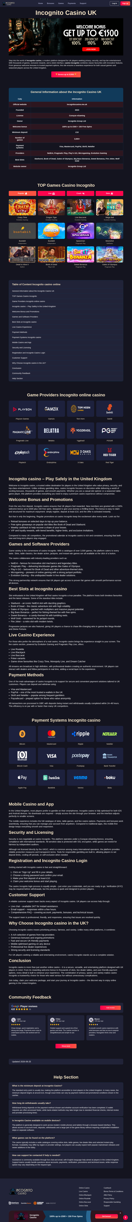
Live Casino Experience (22, 327)
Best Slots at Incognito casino (24, 322)
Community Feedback (21, 373)
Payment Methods (19, 332)
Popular (21, 193)
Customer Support (19, 358)
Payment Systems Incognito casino (26, 337)
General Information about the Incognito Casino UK (33, 291)
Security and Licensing (21, 348)
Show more (66, 1046)
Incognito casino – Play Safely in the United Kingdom (34, 306)
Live (50, 193)
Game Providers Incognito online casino (28, 301)
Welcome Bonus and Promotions (25, 312)
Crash (79, 193)
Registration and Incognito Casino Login (28, 353)
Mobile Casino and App (21, 342)
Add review (110, 1008)
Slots (108, 193)
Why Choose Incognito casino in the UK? (29, 363)
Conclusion (16, 368)
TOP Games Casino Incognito (24, 296)
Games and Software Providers (25, 317)
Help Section (17, 378)
